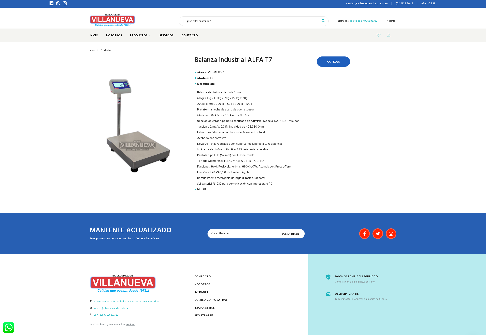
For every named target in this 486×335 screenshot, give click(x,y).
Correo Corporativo (210, 300)
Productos (139, 35)
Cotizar (333, 61)
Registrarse (203, 315)
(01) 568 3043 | (406, 3)
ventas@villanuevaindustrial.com (111, 308)
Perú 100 (130, 324)
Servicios (166, 35)
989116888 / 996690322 (363, 21)
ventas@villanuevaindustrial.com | (369, 3)
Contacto (189, 35)
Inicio (94, 35)
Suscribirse (290, 233)
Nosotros (391, 21)
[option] (138, 125)
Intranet (201, 292)
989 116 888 (428, 3)
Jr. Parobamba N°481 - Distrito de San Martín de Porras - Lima (126, 302)
